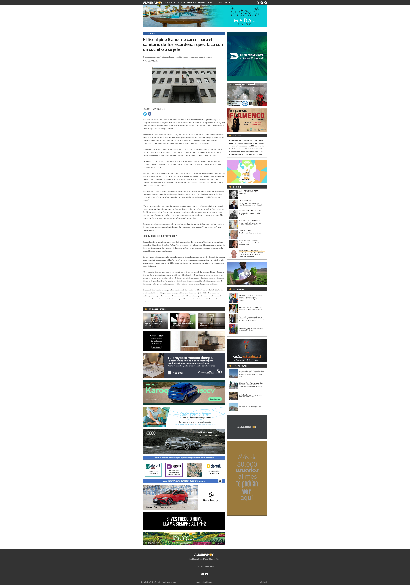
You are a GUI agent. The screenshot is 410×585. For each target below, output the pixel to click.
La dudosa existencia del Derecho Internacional (251, 243)
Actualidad (170, 3)
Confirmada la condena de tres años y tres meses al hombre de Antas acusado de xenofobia (264, 149)
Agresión (148, 61)
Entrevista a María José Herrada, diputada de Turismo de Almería (250, 308)
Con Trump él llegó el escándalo (250, 233)
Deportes (181, 3)
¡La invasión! (243, 193)
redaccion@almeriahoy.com (204, 582)
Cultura (201, 3)
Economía (191, 3)
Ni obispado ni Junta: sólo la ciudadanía (249, 214)
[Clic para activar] (258, 2)
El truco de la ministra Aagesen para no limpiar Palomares (250, 224)
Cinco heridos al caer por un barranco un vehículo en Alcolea (252, 151)
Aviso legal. (263, 582)
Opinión (227, 3)
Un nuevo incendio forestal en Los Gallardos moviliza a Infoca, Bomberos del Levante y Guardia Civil (251, 373)
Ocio (209, 3)
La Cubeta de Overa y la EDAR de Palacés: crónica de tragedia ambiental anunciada (251, 254)
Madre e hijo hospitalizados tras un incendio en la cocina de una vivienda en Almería (261, 143)
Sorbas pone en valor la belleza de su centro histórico (251, 329)
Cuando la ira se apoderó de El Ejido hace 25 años (248, 146)
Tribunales (155, 61)
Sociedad (218, 3)
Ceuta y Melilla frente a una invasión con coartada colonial (250, 204)
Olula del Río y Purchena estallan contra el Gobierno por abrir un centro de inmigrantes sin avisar (251, 384)
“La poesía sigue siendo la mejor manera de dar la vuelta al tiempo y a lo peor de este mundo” (251, 318)
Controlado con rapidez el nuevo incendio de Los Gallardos (251, 407)
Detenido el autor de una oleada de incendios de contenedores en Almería (258, 140)
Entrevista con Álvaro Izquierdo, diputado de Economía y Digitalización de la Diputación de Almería (251, 297)
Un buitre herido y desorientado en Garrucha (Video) (250, 396)
